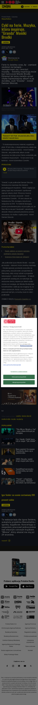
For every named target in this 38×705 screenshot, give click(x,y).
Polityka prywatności (26, 346)
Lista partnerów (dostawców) (12, 365)
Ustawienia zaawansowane (19, 372)
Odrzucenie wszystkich (19, 377)
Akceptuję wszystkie (19, 382)
